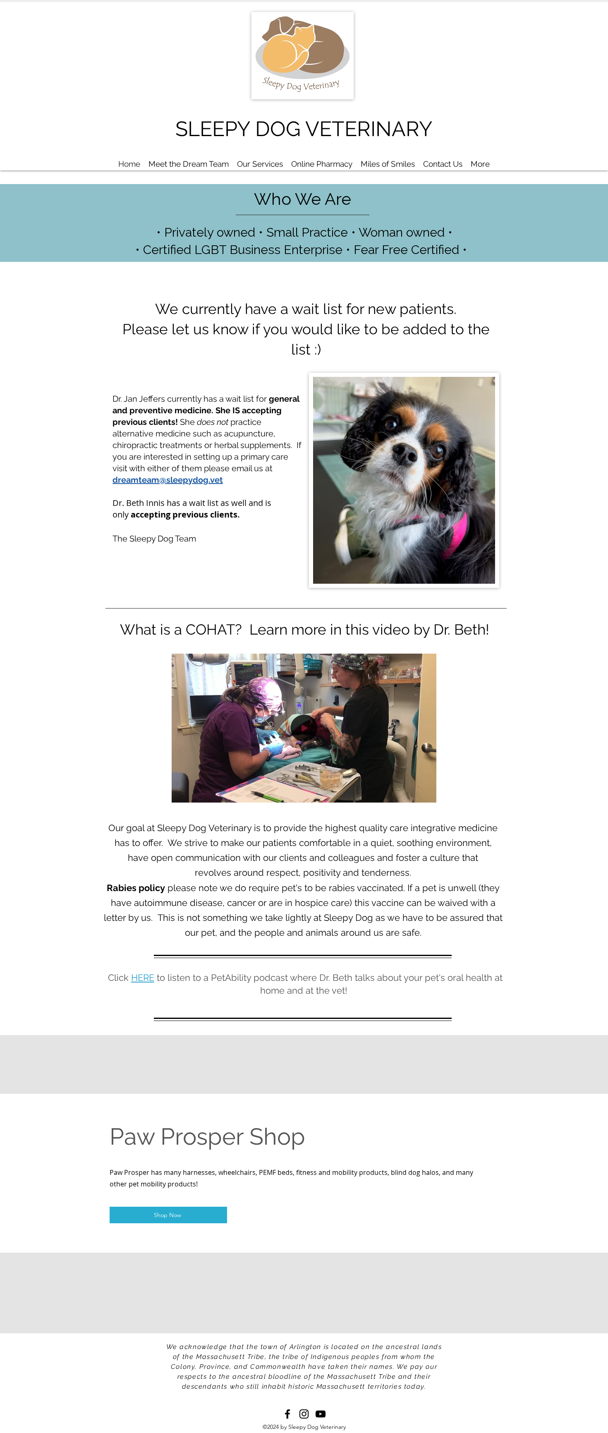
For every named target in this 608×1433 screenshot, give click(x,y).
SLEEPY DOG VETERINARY (304, 129)
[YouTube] (320, 1414)
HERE (142, 977)
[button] (425, 793)
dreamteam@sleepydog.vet (168, 480)
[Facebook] (287, 1414)
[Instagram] (304, 1414)
